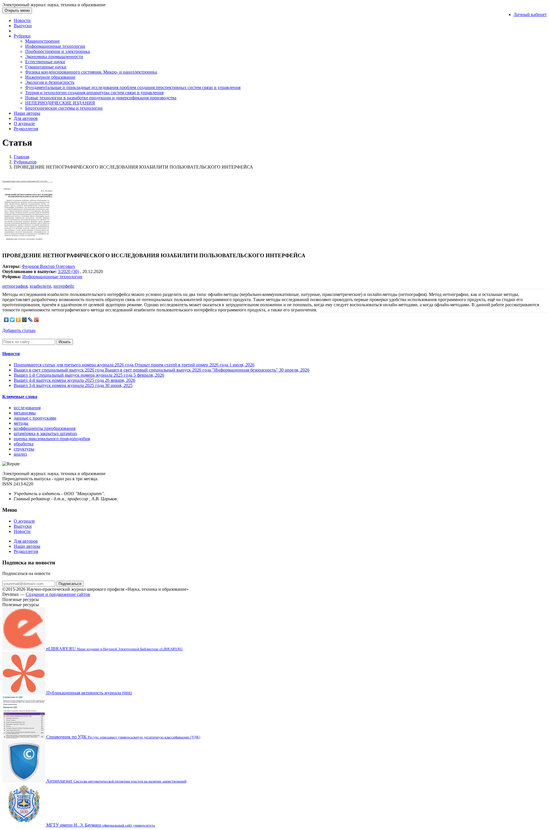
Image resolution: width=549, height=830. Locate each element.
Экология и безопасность (49, 82)
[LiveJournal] (30, 319)
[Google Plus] (36, 319)
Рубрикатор (25, 161)
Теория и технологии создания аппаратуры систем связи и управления (94, 92)
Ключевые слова (19, 396)
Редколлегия (26, 128)
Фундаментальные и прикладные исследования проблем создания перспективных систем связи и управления (132, 87)
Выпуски (23, 25)
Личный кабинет (530, 14)
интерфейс (63, 286)
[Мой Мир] (24, 319)
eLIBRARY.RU (114, 648)
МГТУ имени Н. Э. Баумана (100, 825)
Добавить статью (18, 330)
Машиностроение (42, 41)
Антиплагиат (115, 780)
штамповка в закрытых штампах (45, 433)
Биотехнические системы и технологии (64, 108)
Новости (22, 20)
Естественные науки (45, 61)
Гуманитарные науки (45, 66)
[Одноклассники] (18, 319)
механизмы (25, 412)
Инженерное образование (50, 77)
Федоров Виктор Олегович (48, 266)
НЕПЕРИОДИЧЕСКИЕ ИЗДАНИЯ (60, 102)
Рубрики (22, 35)
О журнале (24, 123)
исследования (27, 407)
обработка (23, 443)
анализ (20, 454)
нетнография (14, 286)
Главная (21, 156)
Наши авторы (27, 113)
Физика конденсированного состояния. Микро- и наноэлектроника (91, 72)
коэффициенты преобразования (44, 428)
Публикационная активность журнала (88, 692)
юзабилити (40, 286)
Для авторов (26, 118)
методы (21, 423)
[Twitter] (12, 319)
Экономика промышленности (54, 56)
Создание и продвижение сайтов (58, 594)
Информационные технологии (55, 46)
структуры (24, 448)
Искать (65, 342)
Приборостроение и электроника (57, 51)
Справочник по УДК (122, 736)
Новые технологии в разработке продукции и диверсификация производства (100, 97)
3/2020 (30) (68, 271)
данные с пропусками (35, 418)
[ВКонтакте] (6, 319)
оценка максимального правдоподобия (52, 438)
